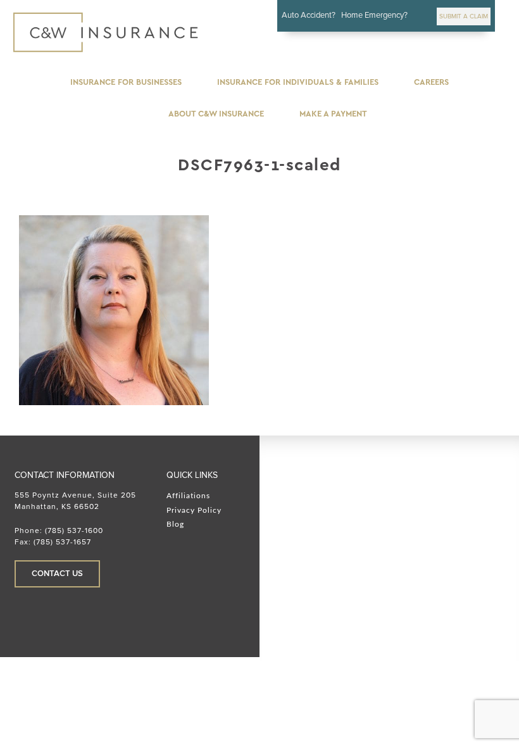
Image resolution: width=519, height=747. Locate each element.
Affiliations (188, 495)
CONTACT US (57, 574)
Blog (175, 524)
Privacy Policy (194, 510)
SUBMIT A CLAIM (463, 16)
